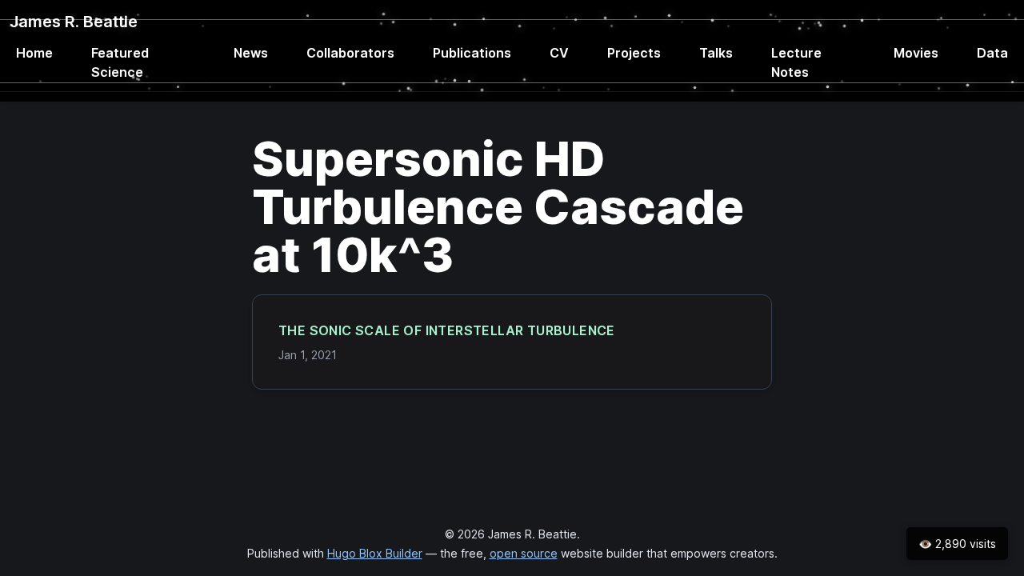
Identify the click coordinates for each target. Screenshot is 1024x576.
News (251, 53)
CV (559, 53)
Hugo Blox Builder (374, 553)
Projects (634, 53)
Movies (916, 53)
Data (992, 53)
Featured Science (120, 62)
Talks (716, 53)
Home (34, 53)
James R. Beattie (74, 21)
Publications (472, 53)
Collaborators (350, 53)
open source (524, 553)
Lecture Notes (796, 62)
